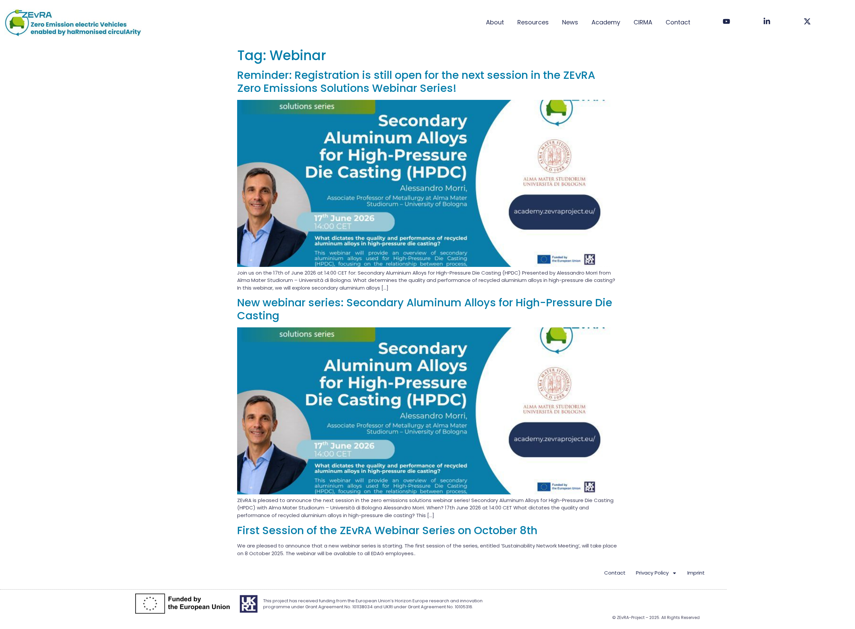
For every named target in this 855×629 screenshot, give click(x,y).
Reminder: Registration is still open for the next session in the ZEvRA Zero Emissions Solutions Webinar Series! (416, 81)
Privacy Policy (652, 572)
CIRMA (643, 22)
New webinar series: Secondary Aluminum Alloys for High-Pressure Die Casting (424, 309)
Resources (533, 22)
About (495, 22)
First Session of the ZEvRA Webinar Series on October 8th (387, 530)
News (570, 22)
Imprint (696, 572)
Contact (678, 22)
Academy (605, 22)
